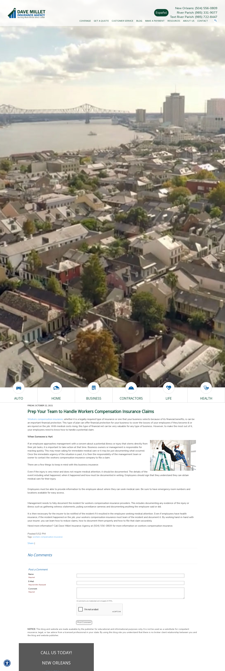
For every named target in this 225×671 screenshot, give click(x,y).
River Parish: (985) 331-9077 (197, 13)
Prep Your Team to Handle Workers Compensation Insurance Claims (91, 411)
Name (31, 574)
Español (161, 13)
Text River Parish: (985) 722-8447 (193, 17)
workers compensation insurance (47, 537)
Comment (32, 588)
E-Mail (31, 581)
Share (31, 543)
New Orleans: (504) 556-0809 (196, 8)
